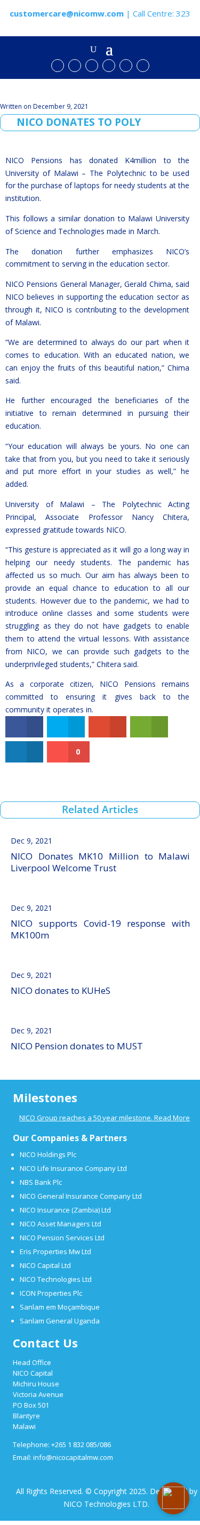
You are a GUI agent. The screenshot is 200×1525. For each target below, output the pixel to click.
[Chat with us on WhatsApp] (143, 65)
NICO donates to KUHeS (60, 990)
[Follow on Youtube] (57, 65)
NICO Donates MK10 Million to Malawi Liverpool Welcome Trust (100, 862)
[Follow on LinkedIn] (108, 65)
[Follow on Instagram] (125, 65)
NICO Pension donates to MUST (77, 1046)
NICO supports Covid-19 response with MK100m (100, 929)
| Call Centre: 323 (100, 13)
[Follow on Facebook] (74, 65)
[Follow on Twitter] (91, 65)
